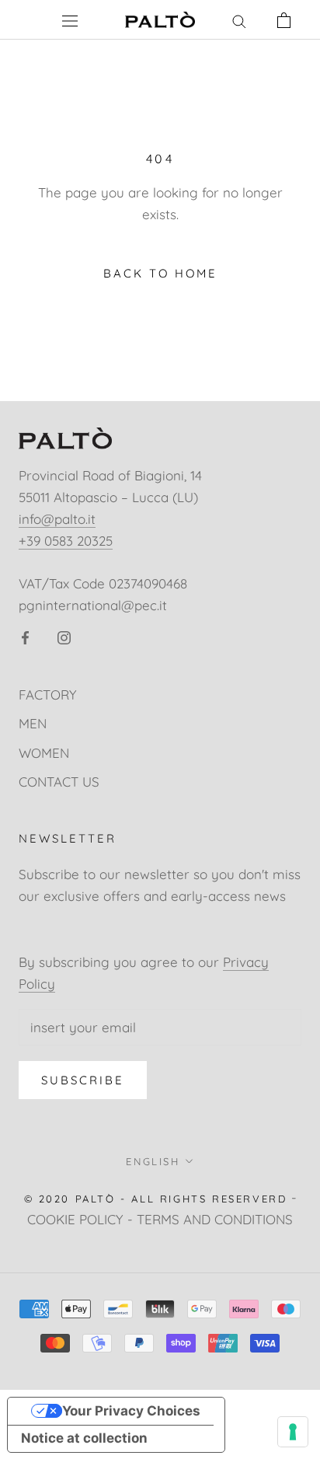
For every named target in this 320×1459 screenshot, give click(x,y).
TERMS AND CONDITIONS (215, 1219)
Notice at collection (84, 1438)
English (152, 1161)
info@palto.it (57, 519)
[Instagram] (64, 636)
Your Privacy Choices (131, 1411)
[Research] (239, 19)
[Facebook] (25, 636)
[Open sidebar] (70, 20)
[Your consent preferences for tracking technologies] (293, 1432)
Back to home (160, 273)
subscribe (82, 1080)
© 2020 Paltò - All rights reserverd (155, 1198)
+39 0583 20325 (66, 540)
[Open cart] (283, 20)
